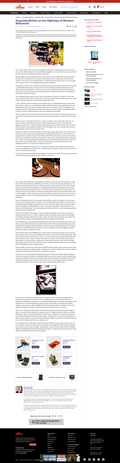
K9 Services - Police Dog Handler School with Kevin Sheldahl (96, 95)
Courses (30, 7)
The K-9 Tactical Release (92, 82)
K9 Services (93, 90)
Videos (37, 7)
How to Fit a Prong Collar (94, 22)
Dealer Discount (72, 439)
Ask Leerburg (53, 7)
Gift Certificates (72, 441)
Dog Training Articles (27, 17)
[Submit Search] (89, 7)
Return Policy (71, 450)
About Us (70, 435)
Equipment (14, 13)
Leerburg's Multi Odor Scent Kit (69, 341)
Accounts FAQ (71, 446)
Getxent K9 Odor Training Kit (68, 357)
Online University (52, 439)
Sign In (102, 7)
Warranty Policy (72, 452)
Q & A (49, 445)
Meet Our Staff (71, 437)
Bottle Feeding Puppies (94, 31)
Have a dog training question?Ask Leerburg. (48, 422)
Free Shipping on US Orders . (60, 1)
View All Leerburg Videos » (91, 106)
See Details (36, 363)
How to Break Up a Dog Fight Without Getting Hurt (95, 35)
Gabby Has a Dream (91, 72)
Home (49, 435)
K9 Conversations (95, 103)
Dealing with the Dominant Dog (95, 26)
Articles (44, 7)
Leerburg (18, 17)
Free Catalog (51, 449)
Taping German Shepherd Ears (95, 40)
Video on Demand (52, 437)
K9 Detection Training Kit (38, 357)
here (34, 410)
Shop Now (35, 347)
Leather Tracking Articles (94, 62)
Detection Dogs (39, 17)
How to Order (71, 448)
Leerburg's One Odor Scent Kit (38, 341)
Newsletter (50, 451)
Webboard (50, 447)
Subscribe (33, 444)
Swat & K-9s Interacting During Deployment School (97, 99)
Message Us (93, 435)
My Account (51, 441)
